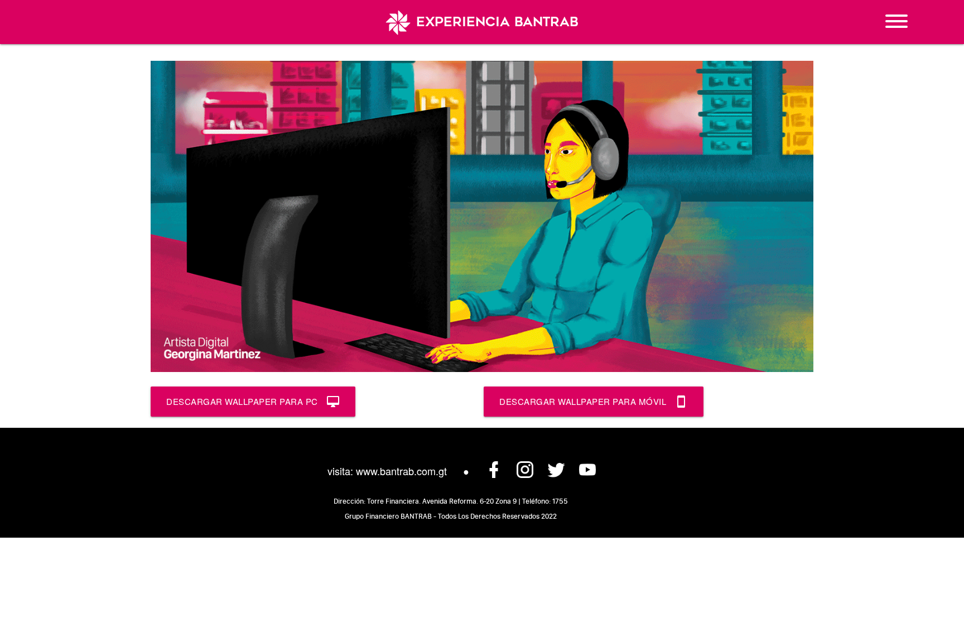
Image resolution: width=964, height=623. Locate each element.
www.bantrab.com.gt (401, 470)
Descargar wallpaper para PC (253, 401)
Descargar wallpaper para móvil (593, 401)
